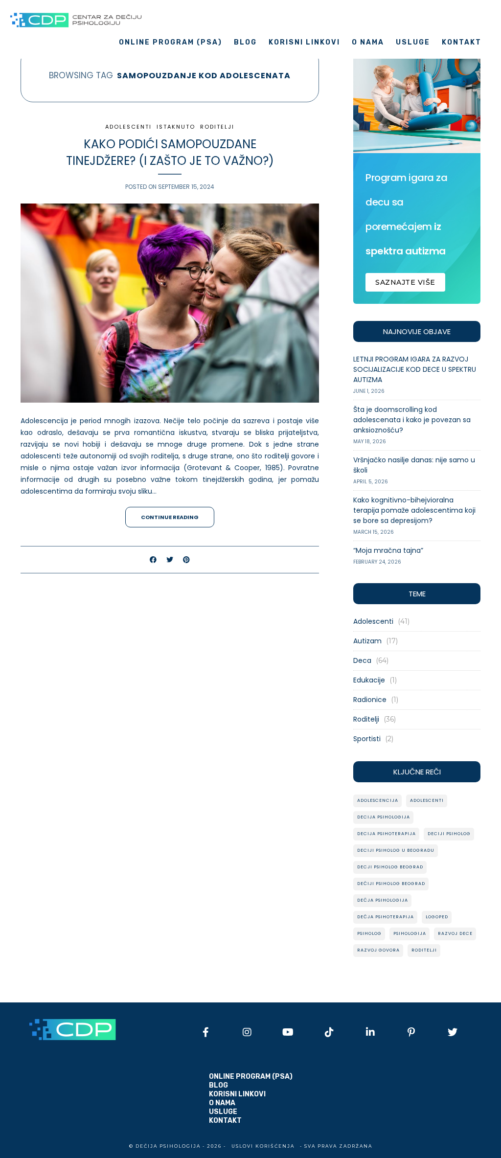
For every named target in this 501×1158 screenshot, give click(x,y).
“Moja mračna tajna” (388, 550)
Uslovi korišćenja (263, 1146)
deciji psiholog (449, 834)
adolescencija (377, 800)
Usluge (413, 42)
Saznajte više (405, 282)
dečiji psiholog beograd (391, 883)
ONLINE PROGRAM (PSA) (170, 42)
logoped (437, 917)
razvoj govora (378, 950)
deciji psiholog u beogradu (395, 850)
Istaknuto (176, 127)
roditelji (424, 950)
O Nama (368, 42)
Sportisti (367, 739)
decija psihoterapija (386, 834)
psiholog (369, 933)
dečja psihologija (382, 900)
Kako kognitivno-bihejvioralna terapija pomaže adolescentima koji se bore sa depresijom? (414, 510)
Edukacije (369, 680)
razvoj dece (455, 933)
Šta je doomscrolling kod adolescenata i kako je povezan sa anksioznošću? (412, 420)
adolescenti (427, 800)
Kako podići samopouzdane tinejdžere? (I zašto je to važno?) (170, 152)
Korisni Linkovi (304, 42)
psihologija (409, 933)
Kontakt (461, 42)
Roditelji (217, 127)
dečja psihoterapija (385, 917)
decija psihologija (383, 817)
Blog (245, 42)
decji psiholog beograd (390, 867)
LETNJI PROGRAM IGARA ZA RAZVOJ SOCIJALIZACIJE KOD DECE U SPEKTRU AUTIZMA (414, 369)
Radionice (370, 699)
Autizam (367, 641)
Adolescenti (128, 127)
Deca (362, 660)
